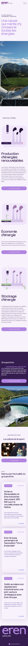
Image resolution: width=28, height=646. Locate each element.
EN (11, 3)
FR (10, 3)
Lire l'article (21, 523)
